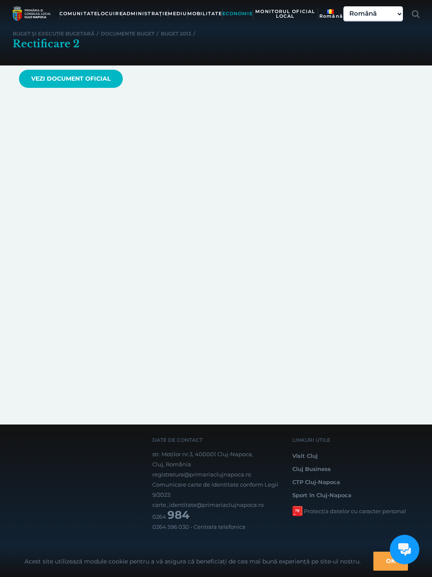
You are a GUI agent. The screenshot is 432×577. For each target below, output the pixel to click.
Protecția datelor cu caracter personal (355, 511)
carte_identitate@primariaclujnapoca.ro (208, 504)
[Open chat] (404, 549)
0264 (170, 516)
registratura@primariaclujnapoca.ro (201, 474)
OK (390, 561)
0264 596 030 (170, 526)
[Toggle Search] (416, 14)
